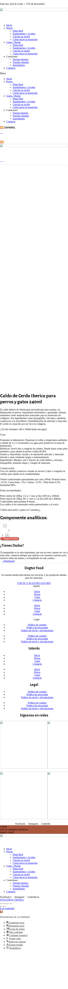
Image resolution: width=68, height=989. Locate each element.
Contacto (10, 68)
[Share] (4, 903)
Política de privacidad (37, 627)
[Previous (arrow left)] (1, 906)
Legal (36, 619)
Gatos (37, 597)
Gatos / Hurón (13, 42)
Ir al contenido (7, 908)
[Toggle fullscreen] (7, 903)
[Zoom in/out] (10, 903)
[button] (34, 73)
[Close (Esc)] (1, 903)
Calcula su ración (21, 36)
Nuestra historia (20, 59)
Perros (9, 28)
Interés (36, 586)
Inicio (9, 25)
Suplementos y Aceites (24, 33)
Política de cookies (37, 624)
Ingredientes (19, 65)
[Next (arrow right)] (4, 906)
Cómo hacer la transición (25, 39)
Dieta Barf (18, 30)
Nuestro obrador (21, 62)
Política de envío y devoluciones (37, 630)
